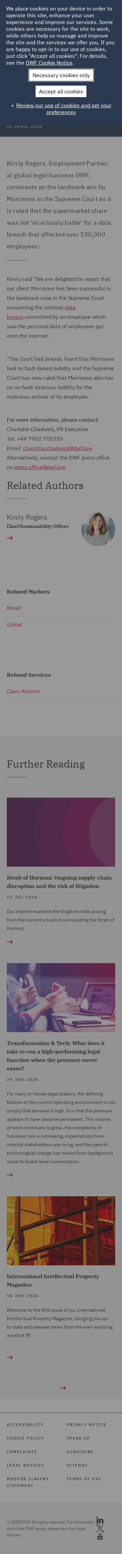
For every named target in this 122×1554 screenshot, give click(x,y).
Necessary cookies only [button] (61, 75)
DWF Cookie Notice (49, 62)
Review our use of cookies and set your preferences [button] (63, 108)
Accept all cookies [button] (61, 91)
